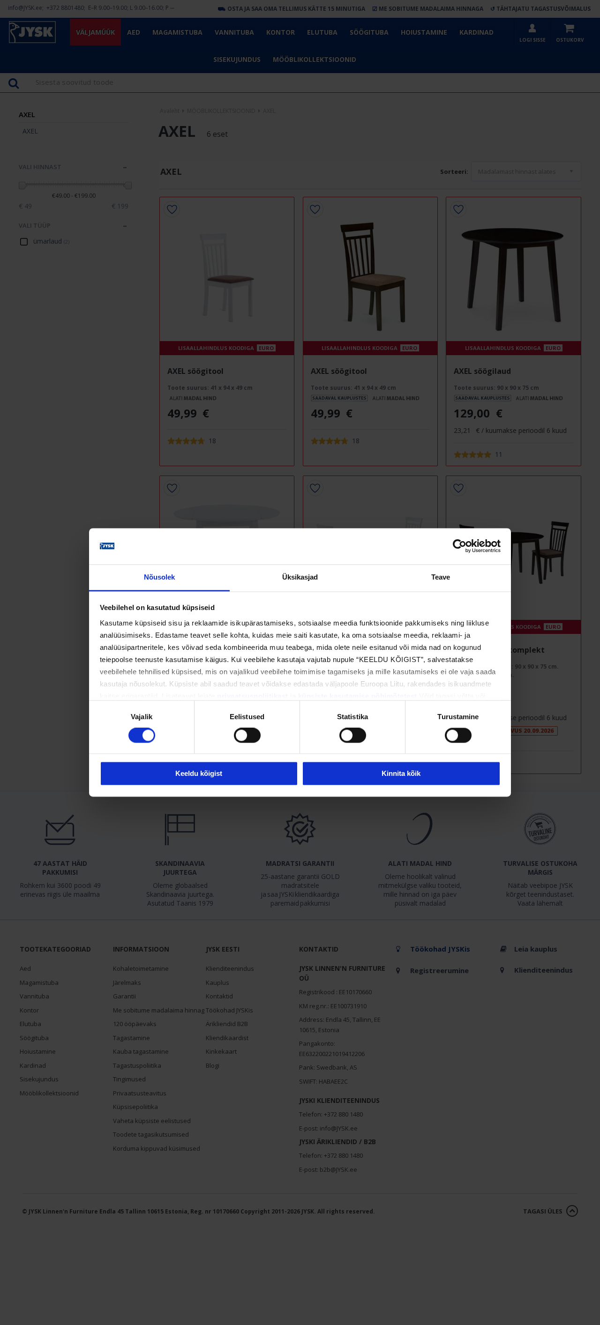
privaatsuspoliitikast (252, 696)
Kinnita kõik (401, 773)
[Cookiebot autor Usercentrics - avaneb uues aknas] (460, 546)
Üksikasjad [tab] (300, 577)
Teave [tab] (440, 577)
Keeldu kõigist (198, 773)
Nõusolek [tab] (159, 577)
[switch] (247, 735)
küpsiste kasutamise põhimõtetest (357, 696)
